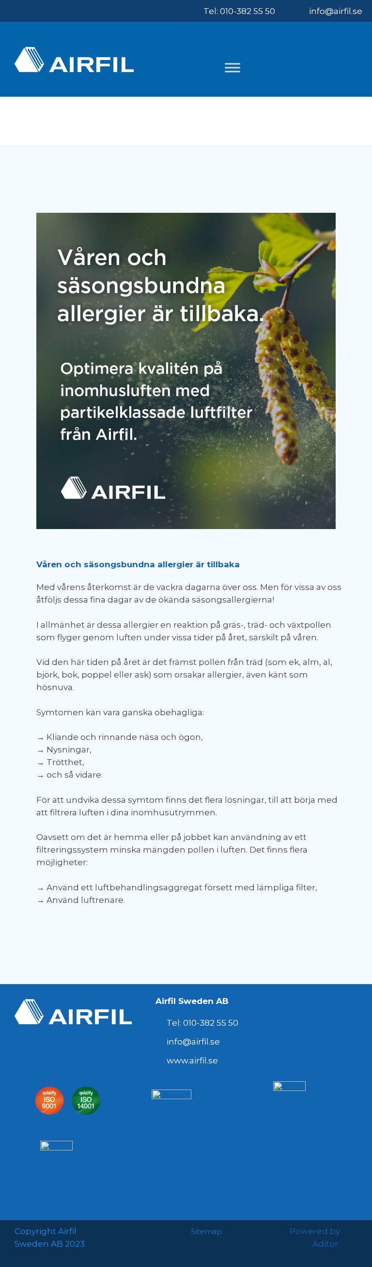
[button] (347, 64)
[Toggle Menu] (232, 67)
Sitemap (206, 1231)
